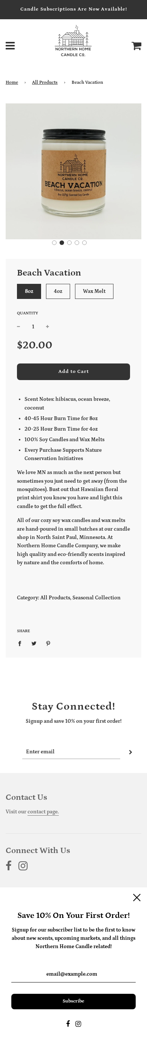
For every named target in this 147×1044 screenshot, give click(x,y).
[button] (54, 242)
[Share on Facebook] (21, 643)
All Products (45, 82)
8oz (29, 291)
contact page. (43, 812)
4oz (58, 291)
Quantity (27, 313)
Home (12, 82)
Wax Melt (94, 291)
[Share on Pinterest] (48, 643)
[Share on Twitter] (34, 643)
